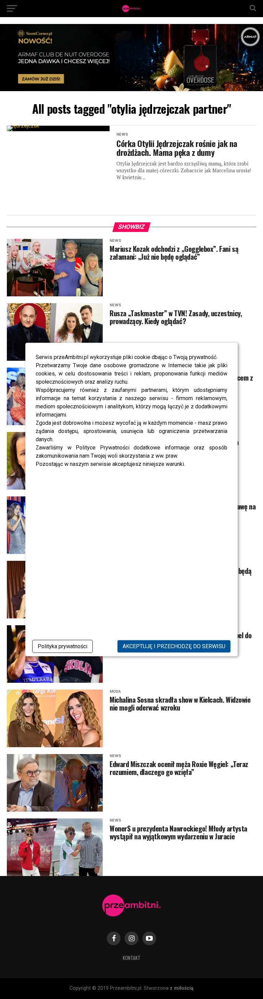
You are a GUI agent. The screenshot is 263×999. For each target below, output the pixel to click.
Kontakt (131, 957)
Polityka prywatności (62, 646)
